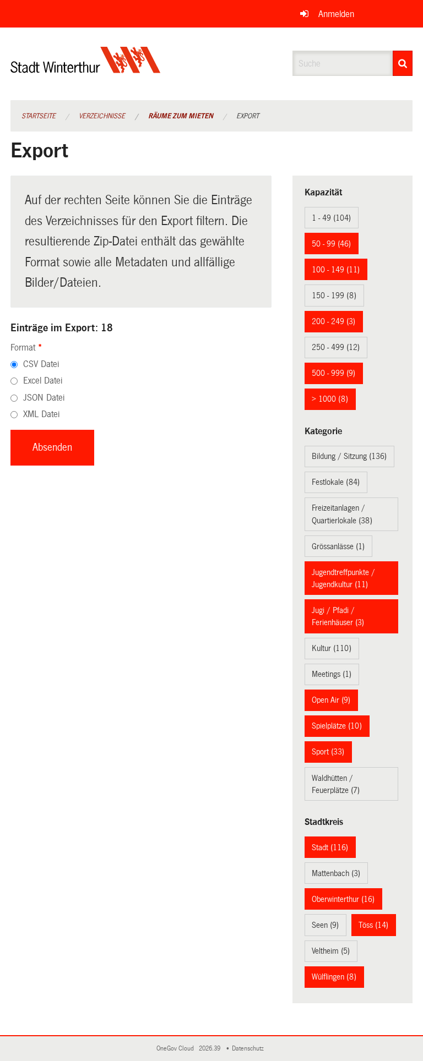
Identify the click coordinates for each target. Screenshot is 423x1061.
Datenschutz (249, 1048)
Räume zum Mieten (180, 116)
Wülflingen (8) (334, 976)
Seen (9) (325, 925)
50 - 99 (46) (331, 243)
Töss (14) (373, 925)
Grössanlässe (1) (338, 546)
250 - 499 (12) (336, 347)
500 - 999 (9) (333, 373)
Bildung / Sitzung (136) (349, 456)
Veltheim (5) (331, 951)
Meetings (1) (331, 674)
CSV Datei (41, 364)
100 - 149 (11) (336, 269)
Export (247, 116)
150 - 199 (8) (334, 295)
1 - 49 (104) (331, 218)
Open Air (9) (331, 700)
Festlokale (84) (336, 482)
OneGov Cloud (176, 1048)
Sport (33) (328, 751)
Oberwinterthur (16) (343, 899)
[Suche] (403, 63)
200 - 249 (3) (333, 321)
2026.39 (210, 1048)
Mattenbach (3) (336, 873)
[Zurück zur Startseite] (85, 69)
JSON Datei (43, 397)
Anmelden (336, 14)
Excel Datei (42, 380)
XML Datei (41, 414)
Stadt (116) (330, 847)
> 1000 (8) (330, 399)
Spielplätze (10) (337, 725)
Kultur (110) (331, 648)
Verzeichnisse (102, 116)
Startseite (38, 116)
